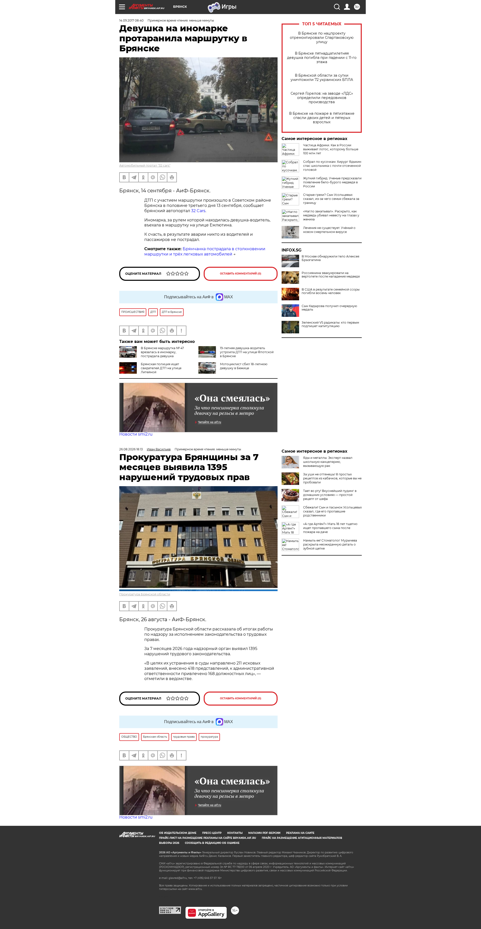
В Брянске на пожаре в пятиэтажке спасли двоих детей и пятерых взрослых (321, 117)
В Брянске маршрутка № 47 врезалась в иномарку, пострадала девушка (162, 352)
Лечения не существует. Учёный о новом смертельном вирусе (329, 230)
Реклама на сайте (300, 833)
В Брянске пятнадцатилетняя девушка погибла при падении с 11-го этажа (321, 57)
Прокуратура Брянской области (144, 594)
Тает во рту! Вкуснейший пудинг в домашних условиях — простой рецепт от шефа (329, 495)
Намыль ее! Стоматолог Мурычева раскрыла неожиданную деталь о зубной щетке (330, 544)
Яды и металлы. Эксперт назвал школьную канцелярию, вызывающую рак (327, 462)
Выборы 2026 (169, 843)
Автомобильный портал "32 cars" (144, 165)
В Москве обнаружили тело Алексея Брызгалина (330, 258)
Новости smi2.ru (136, 434)
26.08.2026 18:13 (131, 449)
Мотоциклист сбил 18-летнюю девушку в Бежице (243, 366)
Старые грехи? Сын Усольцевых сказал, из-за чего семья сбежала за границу (331, 199)
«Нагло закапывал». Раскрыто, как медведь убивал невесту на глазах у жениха (331, 215)
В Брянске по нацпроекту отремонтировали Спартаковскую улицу (321, 37)
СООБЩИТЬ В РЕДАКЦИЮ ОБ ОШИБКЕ (212, 843)
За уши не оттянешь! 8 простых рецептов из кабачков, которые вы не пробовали (332, 478)
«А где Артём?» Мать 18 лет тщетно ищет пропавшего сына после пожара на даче (330, 528)
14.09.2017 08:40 (131, 20)
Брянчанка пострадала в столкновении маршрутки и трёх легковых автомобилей (204, 251)
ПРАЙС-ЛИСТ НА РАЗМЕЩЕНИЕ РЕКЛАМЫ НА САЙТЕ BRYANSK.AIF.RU (207, 838)
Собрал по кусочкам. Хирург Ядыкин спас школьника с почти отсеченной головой (332, 166)
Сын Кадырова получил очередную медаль (329, 307)
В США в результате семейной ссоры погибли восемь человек (330, 291)
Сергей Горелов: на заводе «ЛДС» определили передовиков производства (322, 97)
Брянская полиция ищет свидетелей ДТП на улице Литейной (161, 368)
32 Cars (198, 210)
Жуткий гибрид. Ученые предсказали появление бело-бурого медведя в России (332, 182)
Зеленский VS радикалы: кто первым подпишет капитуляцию (330, 324)
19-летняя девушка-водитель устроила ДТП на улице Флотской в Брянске (247, 352)
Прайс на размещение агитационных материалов (302, 838)
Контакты (235, 833)
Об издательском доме (177, 833)
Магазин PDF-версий (264, 833)
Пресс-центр (211, 833)
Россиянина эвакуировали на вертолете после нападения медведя (331, 274)
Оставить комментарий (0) (240, 273)
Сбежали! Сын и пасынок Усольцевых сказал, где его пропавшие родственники (332, 511)
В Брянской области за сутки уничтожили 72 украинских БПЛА (322, 77)
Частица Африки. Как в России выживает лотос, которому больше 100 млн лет (330, 149)
